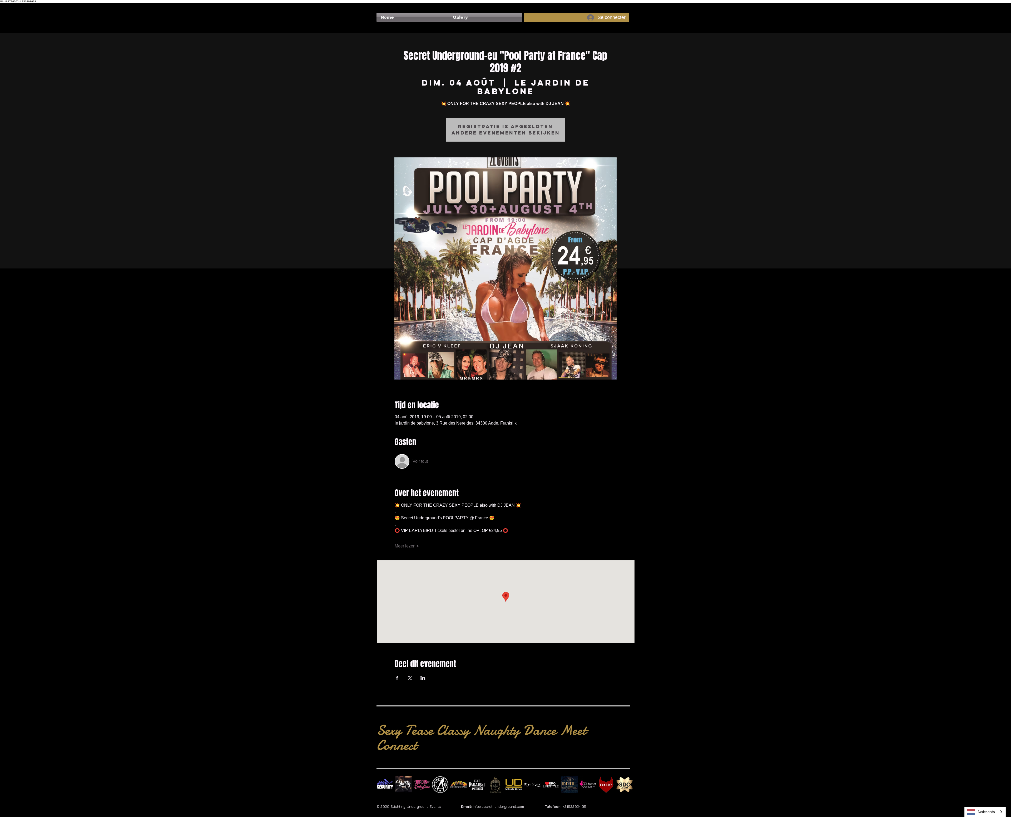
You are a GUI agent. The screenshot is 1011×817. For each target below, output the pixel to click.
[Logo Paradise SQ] (477, 784)
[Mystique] (532, 784)
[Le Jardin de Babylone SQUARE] (421, 784)
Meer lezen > (407, 546)
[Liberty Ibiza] (403, 784)
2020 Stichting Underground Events (410, 806)
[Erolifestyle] (550, 784)
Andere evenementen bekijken (506, 133)
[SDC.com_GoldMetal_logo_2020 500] (624, 784)
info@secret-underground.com (498, 806)
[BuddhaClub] (495, 784)
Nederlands (986, 812)
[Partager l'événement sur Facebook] (397, 678)
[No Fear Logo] (384, 784)
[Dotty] (569, 784)
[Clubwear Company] (587, 784)
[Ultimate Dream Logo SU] (514, 784)
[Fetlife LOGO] (606, 784)
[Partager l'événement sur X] (410, 678)
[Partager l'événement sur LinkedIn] (422, 678)
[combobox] (985, 812)
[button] (485, 17)
